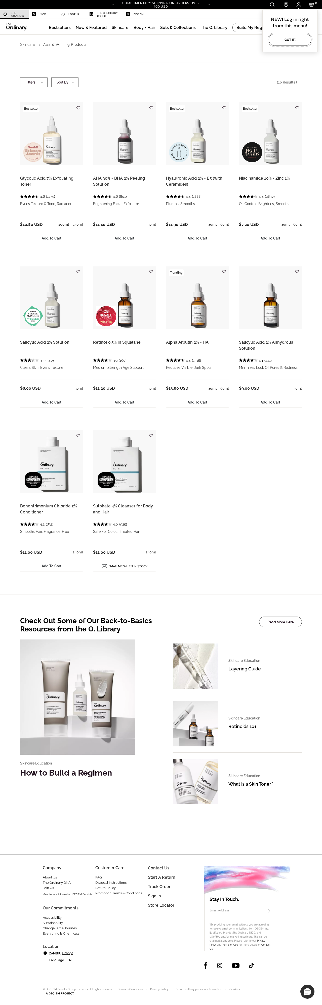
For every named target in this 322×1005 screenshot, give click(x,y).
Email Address (219, 910)
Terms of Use (230, 944)
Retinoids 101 (242, 726)
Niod (43, 14)
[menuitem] (14, 14)
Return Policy (105, 888)
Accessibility (52, 917)
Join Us (48, 888)
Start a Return (161, 877)
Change (67, 953)
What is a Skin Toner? (250, 784)
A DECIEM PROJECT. (60, 993)
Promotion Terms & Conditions (118, 893)
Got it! (290, 40)
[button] (91, 27)
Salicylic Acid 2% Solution (44, 342)
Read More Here (280, 622)
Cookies (234, 989)
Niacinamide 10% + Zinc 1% (264, 178)
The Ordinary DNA (57, 883)
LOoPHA (73, 14)
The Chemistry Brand (107, 14)
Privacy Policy (159, 989)
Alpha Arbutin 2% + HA (187, 342)
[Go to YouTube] (235, 965)
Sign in (154, 896)
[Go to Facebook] (206, 965)
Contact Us (158, 868)
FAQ (98, 877)
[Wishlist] (78, 105)
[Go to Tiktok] (251, 965)
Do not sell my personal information (199, 989)
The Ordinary (17, 14)
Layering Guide (244, 668)
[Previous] (113, 4)
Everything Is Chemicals (61, 933)
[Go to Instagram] (219, 965)
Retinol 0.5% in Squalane (117, 342)
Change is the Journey (60, 928)
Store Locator (161, 905)
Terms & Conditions (130, 989)
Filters (30, 82)
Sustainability (53, 923)
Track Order (159, 886)
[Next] (208, 4)
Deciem (138, 14)
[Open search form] (272, 4)
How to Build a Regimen (66, 772)
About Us (50, 877)
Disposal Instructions (111, 883)
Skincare (27, 45)
